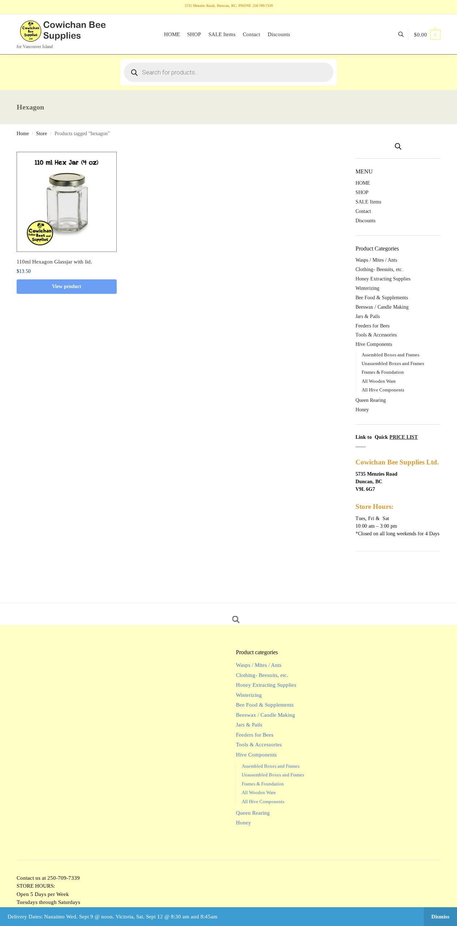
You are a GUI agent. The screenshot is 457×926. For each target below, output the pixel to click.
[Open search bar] (398, 146)
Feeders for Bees (372, 326)
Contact (363, 211)
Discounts (365, 220)
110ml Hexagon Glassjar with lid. (54, 262)
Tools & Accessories (376, 335)
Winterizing (367, 288)
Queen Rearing (370, 400)
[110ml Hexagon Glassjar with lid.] (67, 202)
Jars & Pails (367, 316)
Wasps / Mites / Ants (376, 260)
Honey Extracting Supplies (382, 279)
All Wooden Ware (379, 381)
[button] (427, 35)
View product (66, 286)
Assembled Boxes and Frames (390, 354)
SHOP (361, 192)
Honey (362, 409)
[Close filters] (341, 148)
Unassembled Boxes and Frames (393, 363)
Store (41, 133)
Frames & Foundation (383, 372)
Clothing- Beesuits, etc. (379, 269)
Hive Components (373, 344)
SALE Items (368, 202)
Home (23, 133)
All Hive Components (383, 390)
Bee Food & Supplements (381, 297)
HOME (362, 183)
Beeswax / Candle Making (382, 307)
